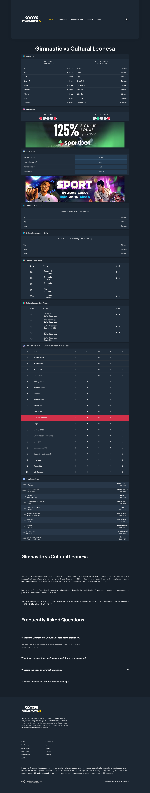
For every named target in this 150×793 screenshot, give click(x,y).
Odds (99, 19)
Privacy (48, 748)
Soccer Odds (25, 754)
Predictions (25, 745)
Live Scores (25, 751)
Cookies (48, 751)
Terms (47, 745)
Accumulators (25, 748)
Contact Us (49, 741)
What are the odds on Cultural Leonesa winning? (45, 681)
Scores (90, 19)
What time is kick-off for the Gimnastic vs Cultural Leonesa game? (53, 658)
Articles (23, 758)
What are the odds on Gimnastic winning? (41, 670)
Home (23, 741)
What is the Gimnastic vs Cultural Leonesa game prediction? (50, 637)
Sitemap (48, 754)
